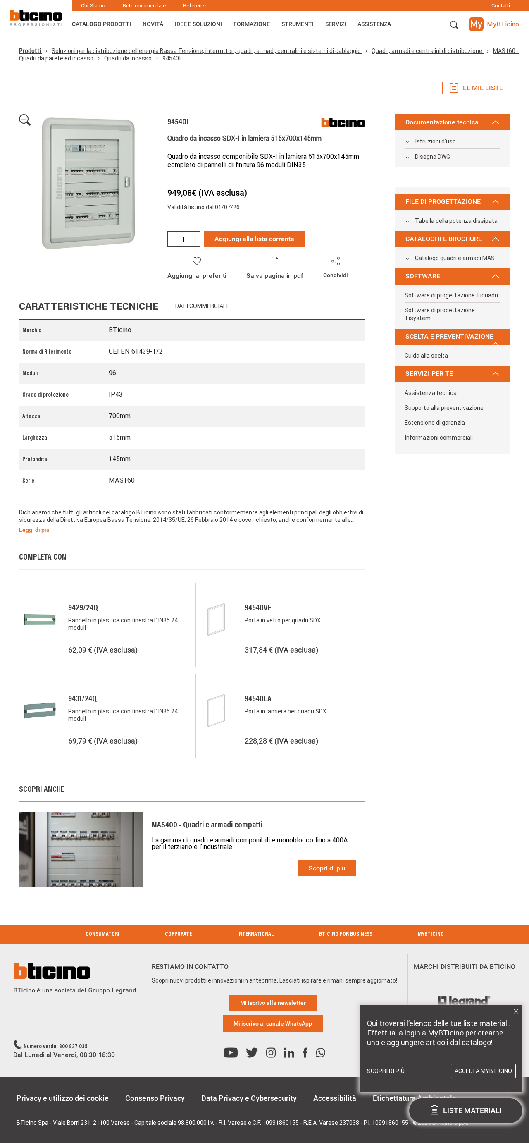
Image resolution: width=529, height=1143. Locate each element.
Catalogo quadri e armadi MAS (454, 258)
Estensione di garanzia (435, 422)
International (255, 934)
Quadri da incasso (128, 58)
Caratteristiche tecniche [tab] (88, 306)
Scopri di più (327, 868)
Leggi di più (34, 530)
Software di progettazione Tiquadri (451, 295)
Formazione (252, 24)
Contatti (500, 5)
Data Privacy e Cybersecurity (249, 1098)
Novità (153, 24)
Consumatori (102, 934)
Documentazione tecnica (442, 122)
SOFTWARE (422, 276)
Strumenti (297, 24)
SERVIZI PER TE (429, 374)
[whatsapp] (320, 1053)
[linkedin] (289, 1053)
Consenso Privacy (155, 1098)
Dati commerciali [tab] (201, 306)
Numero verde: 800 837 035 (56, 1047)
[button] (454, 25)
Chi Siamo (93, 5)
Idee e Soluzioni (198, 24)
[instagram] (271, 1053)
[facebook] (305, 1053)
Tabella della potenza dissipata (456, 221)
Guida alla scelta (426, 355)
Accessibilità (334, 1098)
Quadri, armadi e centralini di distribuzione (428, 51)
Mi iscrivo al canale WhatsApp (273, 1023)
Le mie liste (483, 88)
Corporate (178, 934)
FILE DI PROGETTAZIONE (443, 202)
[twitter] (252, 1053)
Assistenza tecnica (431, 393)
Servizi (335, 24)
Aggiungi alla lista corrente (254, 239)
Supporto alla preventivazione (444, 407)
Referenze (195, 5)
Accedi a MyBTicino (483, 1071)
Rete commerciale (144, 5)
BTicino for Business (345, 934)
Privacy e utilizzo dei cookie (63, 1098)
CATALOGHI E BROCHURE (443, 239)
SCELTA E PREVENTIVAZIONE (449, 336)
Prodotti (30, 51)
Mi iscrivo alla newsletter (273, 1003)
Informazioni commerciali (439, 437)
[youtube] (231, 1053)
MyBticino (431, 934)
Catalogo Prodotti (101, 24)
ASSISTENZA (374, 24)
